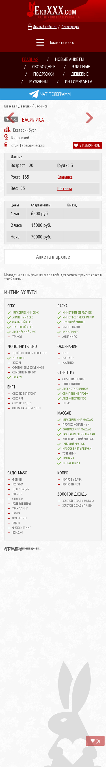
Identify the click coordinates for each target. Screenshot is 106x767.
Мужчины (38, 81)
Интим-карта (78, 81)
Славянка (65, 177)
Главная (30, 59)
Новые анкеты (69, 59)
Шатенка (64, 188)
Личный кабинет (45, 26)
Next (89, 117)
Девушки (24, 106)
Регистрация (70, 26)
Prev (11, 117)
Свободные (43, 66)
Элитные (81, 66)
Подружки (43, 74)
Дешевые (79, 74)
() (98, 741)
